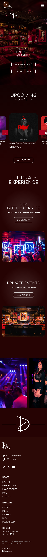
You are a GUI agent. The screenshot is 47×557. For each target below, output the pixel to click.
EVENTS (6, 482)
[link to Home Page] (7, 5)
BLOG (4, 493)
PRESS (5, 511)
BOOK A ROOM (8, 522)
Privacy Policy (28, 541)
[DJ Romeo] (23, 131)
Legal (21, 544)
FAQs (4, 518)
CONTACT (6, 497)
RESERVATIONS (9, 486)
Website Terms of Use (14, 544)
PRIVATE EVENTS (9, 489)
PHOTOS (6, 507)
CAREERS (6, 515)
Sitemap (5, 544)
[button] (42, 6)
